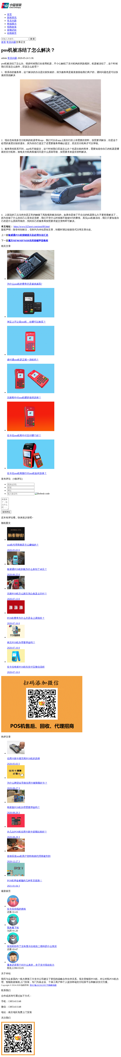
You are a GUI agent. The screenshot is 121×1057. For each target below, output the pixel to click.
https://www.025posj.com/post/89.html (32, 226)
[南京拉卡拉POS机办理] (11, 9)
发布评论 (6, 512)
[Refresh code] (42, 493)
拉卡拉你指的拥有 (16, 909)
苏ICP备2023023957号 (39, 985)
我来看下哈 (13, 927)
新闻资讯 (12, 17)
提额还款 (12, 30)
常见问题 (12, 20)
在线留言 (12, 33)
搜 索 (32, 39)
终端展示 (12, 23)
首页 (9, 14)
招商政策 (12, 27)
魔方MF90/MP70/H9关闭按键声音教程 (28, 240)
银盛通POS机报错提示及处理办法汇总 (28, 235)
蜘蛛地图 (53, 985)
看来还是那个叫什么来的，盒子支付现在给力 (30, 965)
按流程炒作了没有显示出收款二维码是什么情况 (32, 946)
